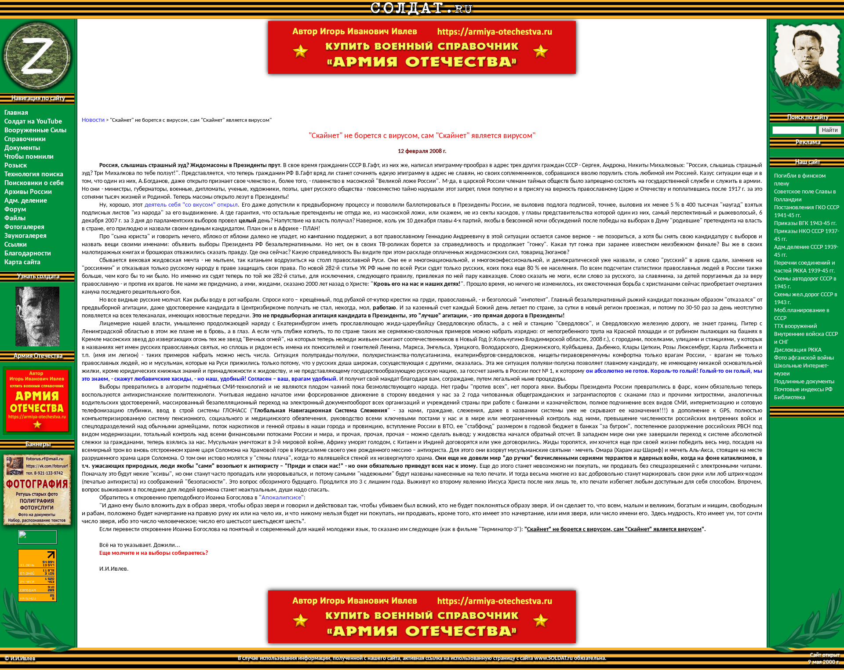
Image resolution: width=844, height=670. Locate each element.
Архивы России (28, 192)
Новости (93, 120)
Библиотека (789, 397)
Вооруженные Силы (35, 130)
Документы (22, 148)
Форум (15, 209)
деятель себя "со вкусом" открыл (191, 205)
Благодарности (27, 253)
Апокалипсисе (281, 498)
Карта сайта (22, 262)
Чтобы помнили (29, 156)
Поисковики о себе (34, 183)
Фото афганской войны (804, 358)
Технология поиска (33, 174)
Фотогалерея (24, 227)
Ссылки (15, 244)
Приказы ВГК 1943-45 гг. (805, 223)
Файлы (14, 218)
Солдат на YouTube (33, 121)
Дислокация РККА (798, 350)
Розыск (15, 165)
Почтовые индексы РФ (803, 389)
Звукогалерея (25, 236)
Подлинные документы (804, 382)
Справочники (25, 139)
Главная (16, 113)
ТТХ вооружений (795, 326)
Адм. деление (25, 200)
